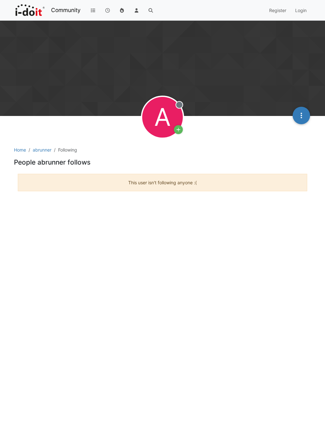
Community (66, 10)
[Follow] (178, 129)
